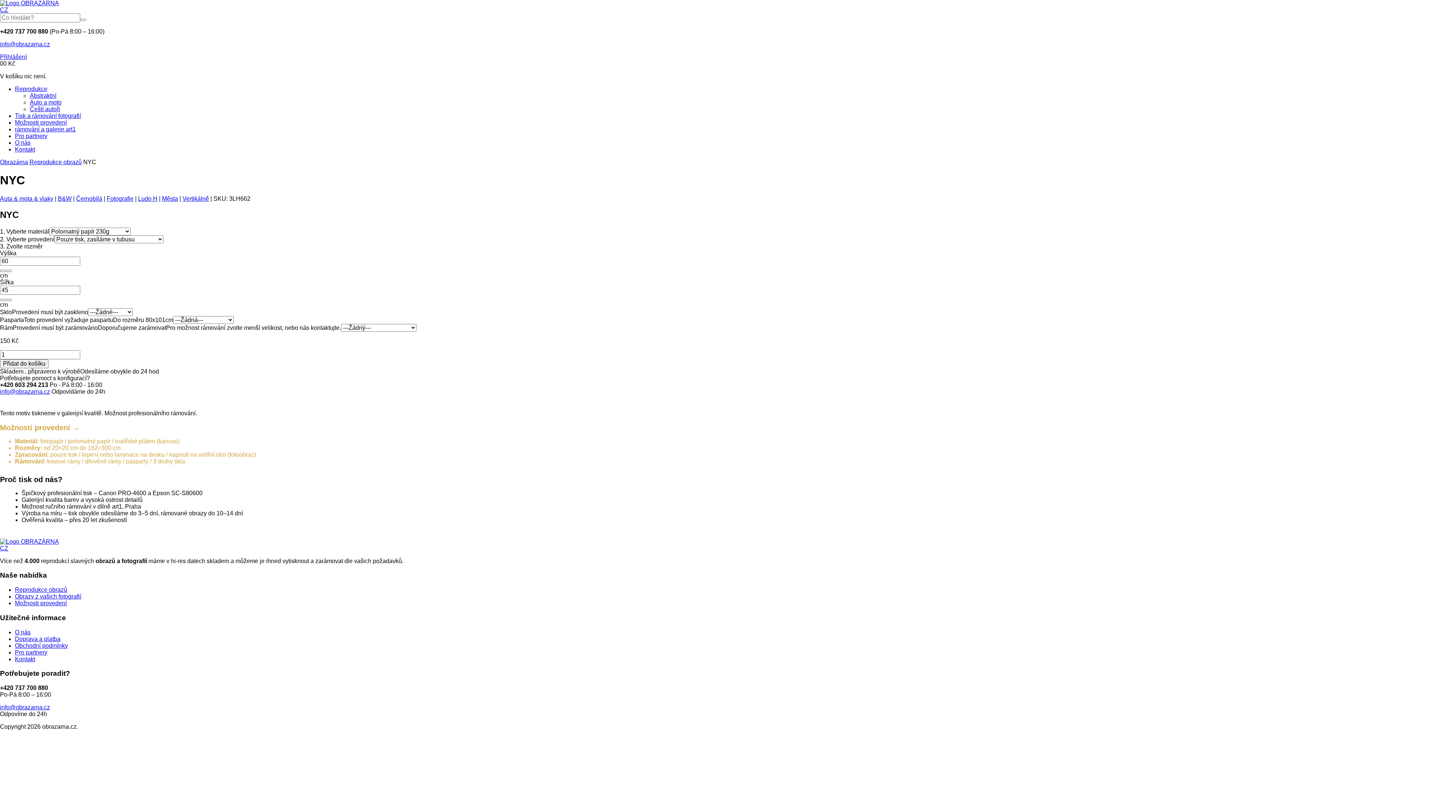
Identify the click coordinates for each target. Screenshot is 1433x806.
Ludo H (147, 199)
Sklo (6, 312)
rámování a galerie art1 (45, 129)
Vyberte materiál (24, 231)
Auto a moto (46, 102)
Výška (8, 253)
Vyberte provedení (27, 239)
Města (170, 199)
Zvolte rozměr (21, 246)
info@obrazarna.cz (25, 44)
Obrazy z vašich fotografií (48, 596)
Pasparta (12, 320)
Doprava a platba (37, 639)
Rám (6, 328)
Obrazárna (14, 162)
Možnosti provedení (41, 122)
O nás (23, 143)
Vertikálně (195, 199)
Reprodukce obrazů (55, 162)
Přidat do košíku (24, 363)
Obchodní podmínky (41, 646)
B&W (65, 199)
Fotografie (120, 199)
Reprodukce (31, 89)
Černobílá (89, 199)
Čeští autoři (45, 109)
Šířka (7, 282)
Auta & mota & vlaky (26, 199)
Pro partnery (31, 136)
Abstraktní (43, 96)
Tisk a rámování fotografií (48, 116)
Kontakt (25, 149)
